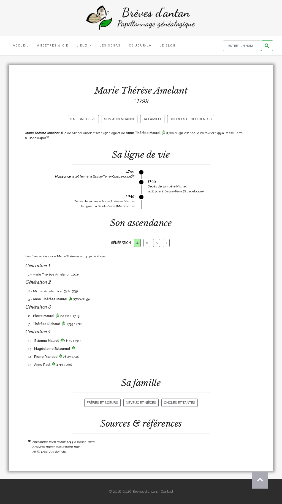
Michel (181, 186)
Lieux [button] (83, 45)
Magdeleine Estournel (52, 349)
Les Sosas (110, 45)
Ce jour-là (140, 45)
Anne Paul (42, 365)
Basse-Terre (234, 133)
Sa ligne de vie (83, 119)
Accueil (21, 45)
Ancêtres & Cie (52, 45)
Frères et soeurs (102, 403)
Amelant (171, 90)
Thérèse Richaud (46, 324)
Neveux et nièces (141, 403)
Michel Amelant (84, 133)
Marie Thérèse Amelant (50, 274)
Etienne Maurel (46, 341)
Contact (167, 491)
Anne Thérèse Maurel (143, 133)
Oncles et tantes (179, 403)
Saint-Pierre (106, 206)
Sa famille (152, 119)
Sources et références (191, 119)
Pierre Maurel (44, 316)
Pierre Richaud (46, 357)
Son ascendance (119, 119)
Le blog (168, 45)
